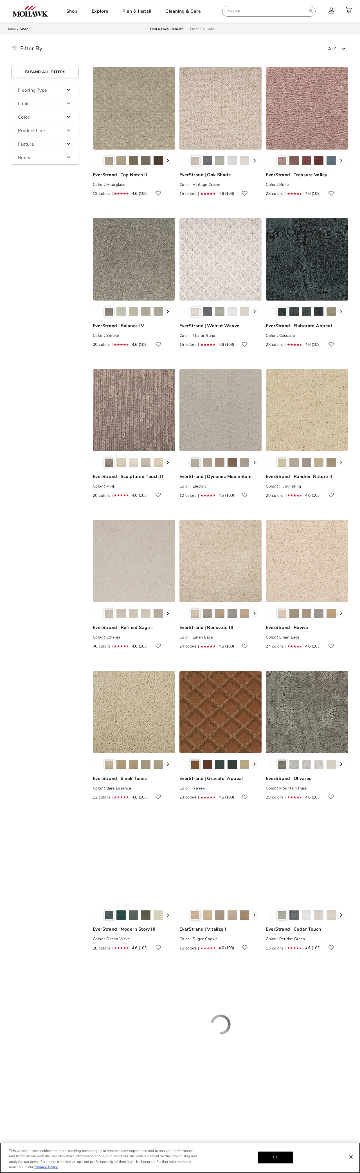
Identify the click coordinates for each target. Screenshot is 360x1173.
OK (275, 1157)
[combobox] (269, 11)
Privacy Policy (46, 1167)
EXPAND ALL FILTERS (45, 72)
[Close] (351, 1157)
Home (11, 29)
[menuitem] (269, 11)
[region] (180, 1158)
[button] (45, 90)
